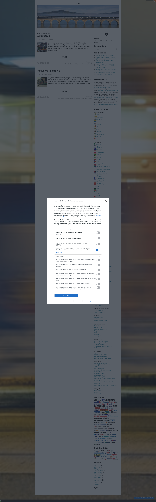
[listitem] (78, 229)
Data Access (78, 301)
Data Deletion (68, 301)
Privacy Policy (87, 301)
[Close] (106, 201)
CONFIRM (66, 295)
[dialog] (78, 251)
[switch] (98, 232)
